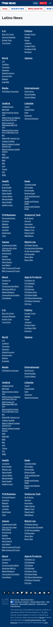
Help (47, 602)
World (5, 58)
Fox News (8, 3)
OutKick (6, 103)
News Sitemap (42, 604)
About (5, 277)
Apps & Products (33, 277)
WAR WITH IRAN (17, 9)
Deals (27, 181)
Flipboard (22, 593)
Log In (36, 3)
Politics (28, 31)
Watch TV (43, 3)
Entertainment (32, 88)
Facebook (4, 593)
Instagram (13, 593)
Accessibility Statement (27, 604)
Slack (31, 593)
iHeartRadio (49, 593)
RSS (35, 593)
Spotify (44, 593)
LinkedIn (26, 593)
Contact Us (14, 604)
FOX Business (9, 215)
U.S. (4, 31)
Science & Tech (32, 215)
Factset (41, 617)
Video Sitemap (15, 606)
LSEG (46, 623)
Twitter (9, 593)
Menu (50, 3)
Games (5, 242)
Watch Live (30, 242)
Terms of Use (14, 600)
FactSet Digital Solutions (33, 620)
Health (5, 181)
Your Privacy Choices (21, 602)
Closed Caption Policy (37, 602)
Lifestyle (29, 103)
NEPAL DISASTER (35, 9)
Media (5, 88)
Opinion (28, 58)
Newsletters (40, 593)
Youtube (17, 593)
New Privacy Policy (27, 600)
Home (4, 9)
